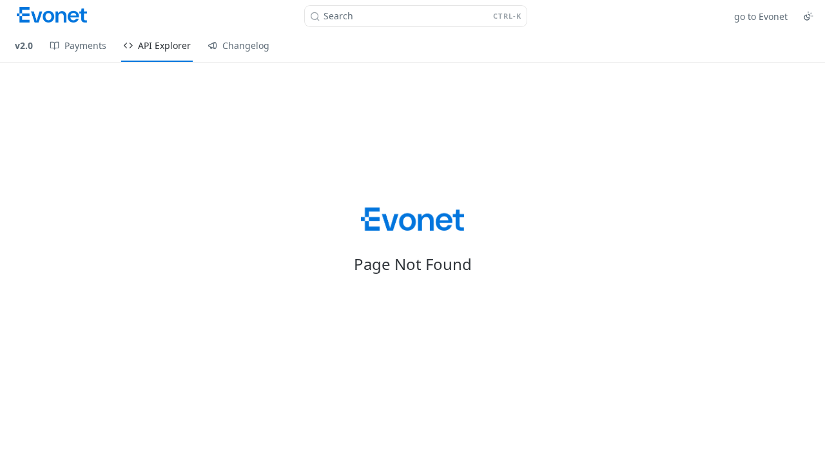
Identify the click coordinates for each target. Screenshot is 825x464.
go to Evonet (761, 16)
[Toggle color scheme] (808, 16)
